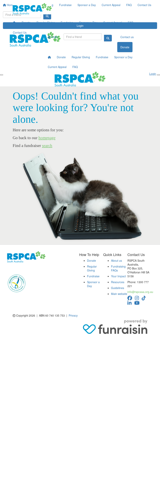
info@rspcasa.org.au (140, 292)
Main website (119, 294)
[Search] (108, 38)
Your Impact (118, 276)
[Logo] (32, 9)
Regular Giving (45, 22)
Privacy (73, 315)
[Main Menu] (1, 74)
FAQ (130, 22)
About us (116, 260)
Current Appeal (112, 22)
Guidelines (117, 288)
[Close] (158, 74)
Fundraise (67, 22)
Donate (26, 22)
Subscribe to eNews (21, 268)
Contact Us (20, 32)
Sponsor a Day (88, 22)
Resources (117, 282)
